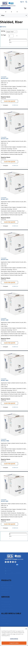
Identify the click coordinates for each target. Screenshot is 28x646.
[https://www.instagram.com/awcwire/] (8, 562)
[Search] (26, 2)
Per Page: (3, 35)
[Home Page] (7, 3)
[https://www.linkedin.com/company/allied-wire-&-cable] (10, 562)
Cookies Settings (14, 638)
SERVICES (5, 597)
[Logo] (14, 557)
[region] (14, 636)
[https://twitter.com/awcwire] (13, 562)
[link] (9, 44)
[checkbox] (1, 105)
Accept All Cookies (14, 643)
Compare (5, 105)
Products (6, 580)
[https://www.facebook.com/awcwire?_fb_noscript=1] (6, 562)
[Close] (26, 629)
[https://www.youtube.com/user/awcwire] (15, 562)
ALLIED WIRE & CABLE (11, 613)
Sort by (3, 31)
